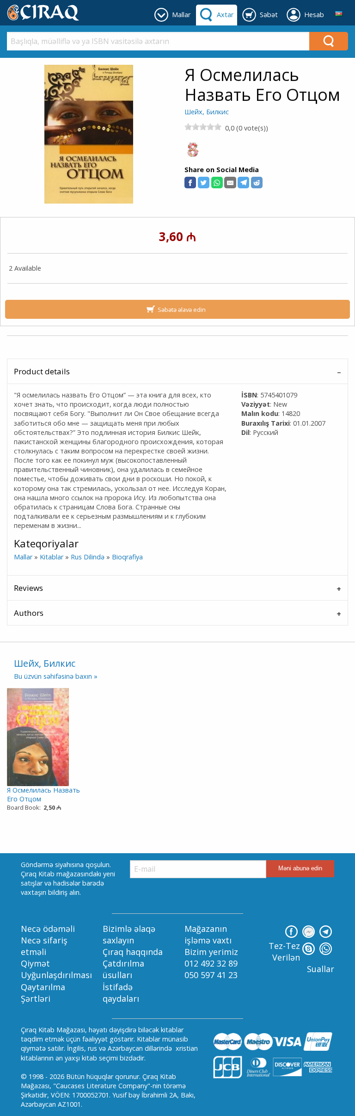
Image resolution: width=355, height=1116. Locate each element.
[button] (190, 182)
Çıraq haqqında (133, 951)
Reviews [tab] (28, 588)
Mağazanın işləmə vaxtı (208, 934)
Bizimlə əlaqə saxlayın (129, 934)
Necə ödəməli (48, 928)
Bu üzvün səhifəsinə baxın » (56, 676)
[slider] (202, 126)
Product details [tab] (42, 371)
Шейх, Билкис (206, 111)
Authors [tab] (28, 613)
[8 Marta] (192, 152)
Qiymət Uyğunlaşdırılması (56, 969)
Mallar (23, 556)
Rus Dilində (87, 556)
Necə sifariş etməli (44, 946)
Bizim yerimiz (211, 951)
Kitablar (51, 556)
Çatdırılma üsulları (123, 969)
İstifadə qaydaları (121, 992)
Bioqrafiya (127, 556)
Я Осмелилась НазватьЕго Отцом (43, 794)
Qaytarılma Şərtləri (43, 992)
